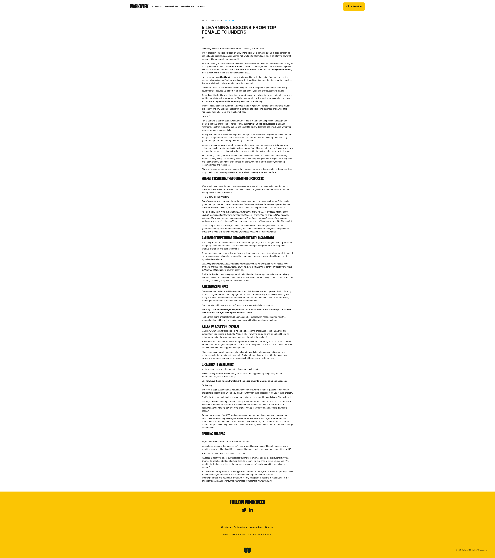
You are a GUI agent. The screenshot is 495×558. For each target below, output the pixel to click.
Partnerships (264, 534)
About (225, 534)
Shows (201, 6)
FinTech (229, 21)
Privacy (252, 534)
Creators (157, 6)
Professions (171, 6)
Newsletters (187, 6)
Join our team (238, 534)
